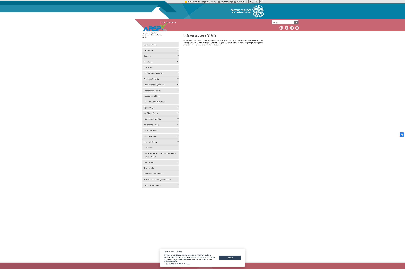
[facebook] (286, 28)
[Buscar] (296, 22)
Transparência (205, 2)
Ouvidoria (214, 2)
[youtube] (297, 28)
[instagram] (281, 28)
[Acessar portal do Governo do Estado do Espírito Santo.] (247, 11)
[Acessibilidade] (246, 1)
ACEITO (230, 258)
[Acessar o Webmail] (231, 2)
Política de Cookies (170, 261)
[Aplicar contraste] (249, 1)
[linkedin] (292, 28)
